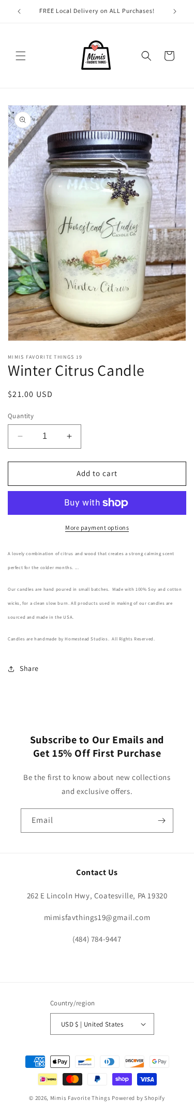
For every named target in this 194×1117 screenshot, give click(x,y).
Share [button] (29, 668)
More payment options (97, 527)
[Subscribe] (161, 820)
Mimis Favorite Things (81, 1097)
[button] (20, 55)
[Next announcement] (174, 11)
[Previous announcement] (19, 11)
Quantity (21, 415)
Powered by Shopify (138, 1097)
